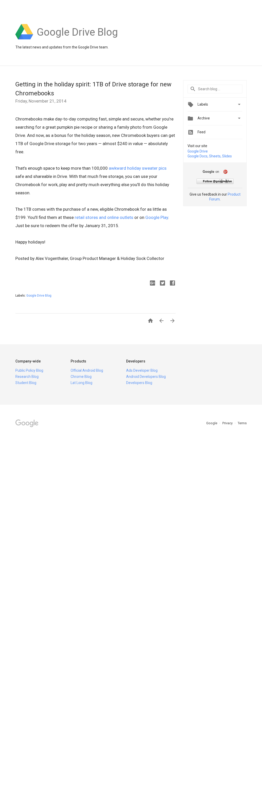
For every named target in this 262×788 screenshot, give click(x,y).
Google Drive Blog (38, 295)
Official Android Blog (87, 370)
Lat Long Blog (81, 383)
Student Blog (25, 383)
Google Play (156, 217)
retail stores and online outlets (104, 217)
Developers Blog (139, 383)
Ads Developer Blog (142, 370)
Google (212, 423)
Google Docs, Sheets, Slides (210, 156)
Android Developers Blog (146, 377)
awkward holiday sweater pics (138, 168)
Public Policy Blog (29, 370)
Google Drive (198, 151)
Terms (242, 423)
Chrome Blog (81, 377)
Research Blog (27, 377)
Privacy (227, 423)
